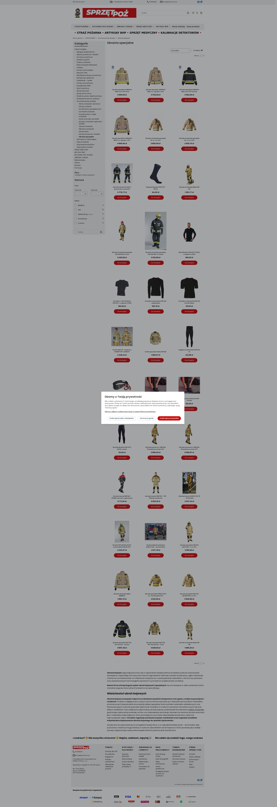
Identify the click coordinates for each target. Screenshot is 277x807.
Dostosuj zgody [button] (147, 418)
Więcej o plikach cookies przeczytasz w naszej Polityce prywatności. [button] (130, 412)
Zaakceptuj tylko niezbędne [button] (121, 418)
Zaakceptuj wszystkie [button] (169, 418)
